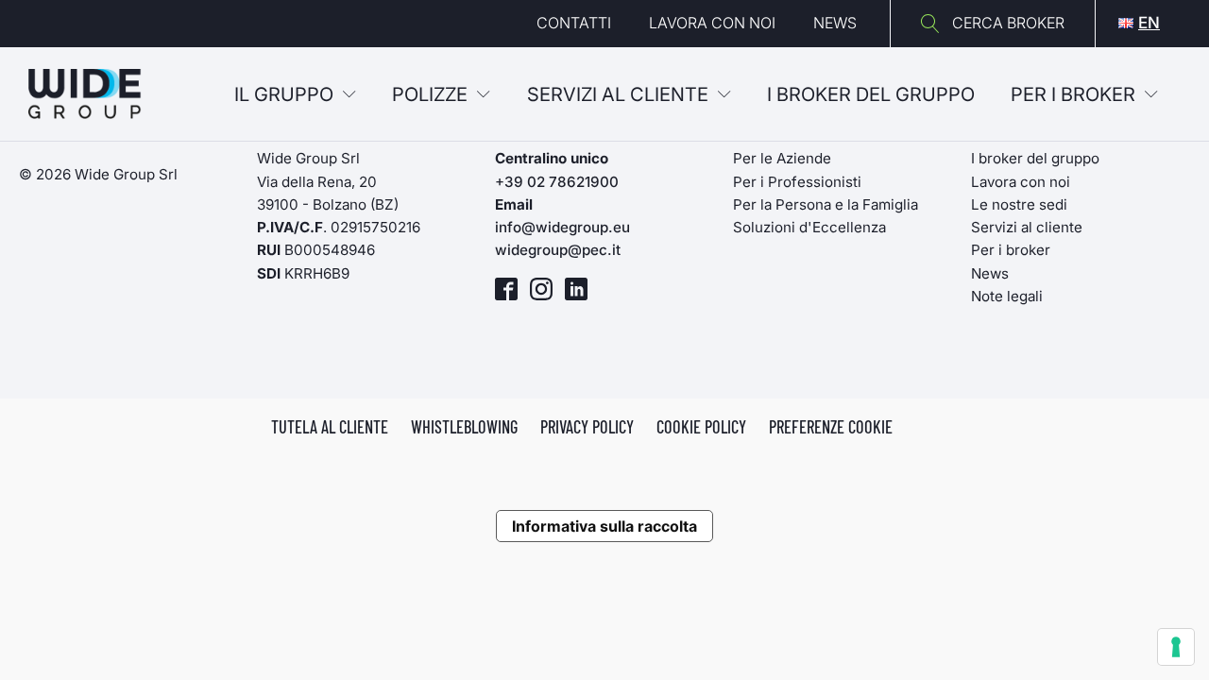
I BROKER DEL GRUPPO (871, 94)
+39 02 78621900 (557, 182)
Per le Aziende (782, 158)
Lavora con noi (712, 22)
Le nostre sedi (1019, 204)
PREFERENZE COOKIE (831, 426)
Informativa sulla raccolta (604, 526)
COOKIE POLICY (701, 426)
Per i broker (1073, 94)
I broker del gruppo (1035, 158)
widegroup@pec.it (558, 250)
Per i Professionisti (797, 182)
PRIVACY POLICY (587, 426)
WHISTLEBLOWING (464, 426)
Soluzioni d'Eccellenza (809, 227)
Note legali (1007, 296)
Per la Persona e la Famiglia (825, 204)
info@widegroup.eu (562, 227)
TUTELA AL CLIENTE (329, 426)
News (835, 22)
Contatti (573, 22)
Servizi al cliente (617, 94)
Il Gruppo (283, 94)
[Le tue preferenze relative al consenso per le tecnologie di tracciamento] (1176, 647)
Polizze (430, 94)
